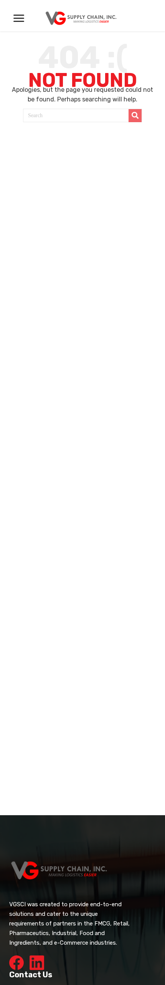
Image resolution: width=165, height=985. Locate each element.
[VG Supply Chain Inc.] (82, 17)
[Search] (135, 115)
